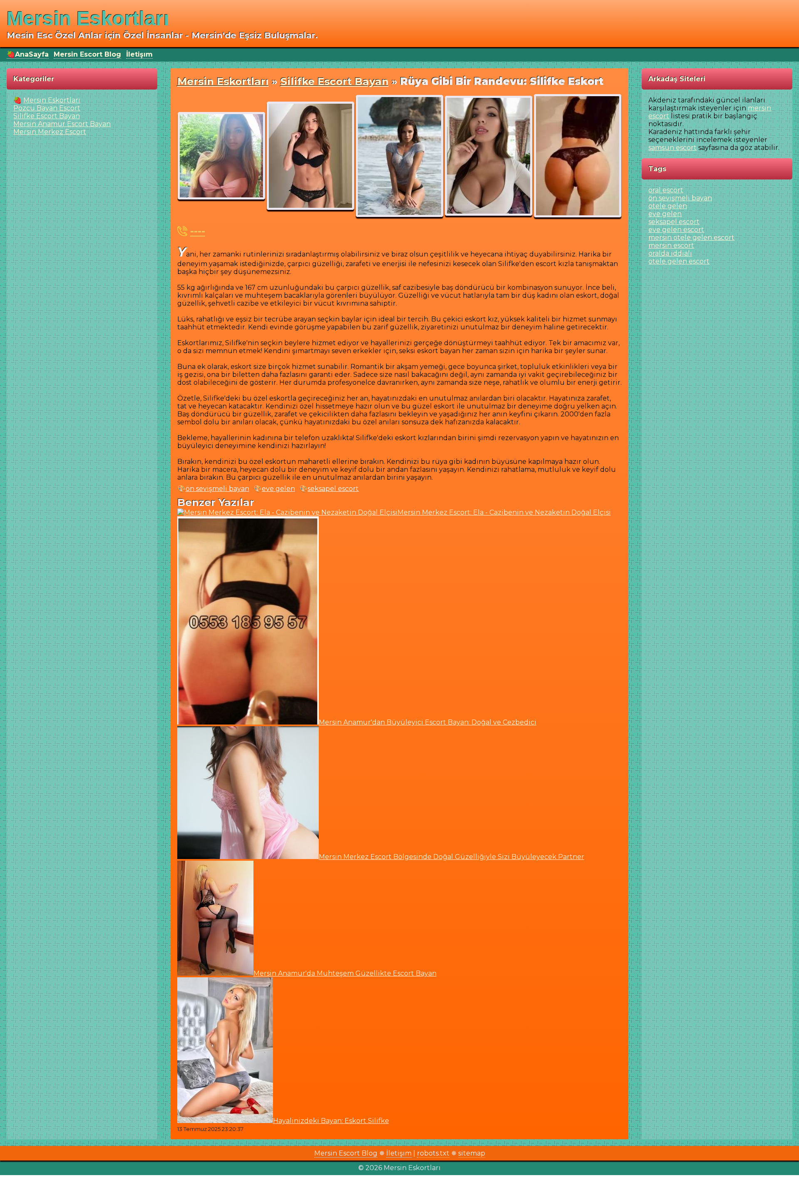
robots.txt (433, 1153)
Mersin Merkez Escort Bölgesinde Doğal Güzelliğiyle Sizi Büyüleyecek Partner (451, 857)
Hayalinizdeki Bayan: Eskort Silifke (331, 1121)
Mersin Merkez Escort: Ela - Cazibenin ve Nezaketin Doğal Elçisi (504, 512)
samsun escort (672, 148)
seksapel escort (333, 489)
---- (197, 231)
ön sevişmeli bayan (217, 489)
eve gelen (278, 489)
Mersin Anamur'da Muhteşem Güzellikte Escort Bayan (345, 973)
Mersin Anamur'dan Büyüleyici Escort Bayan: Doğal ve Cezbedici (427, 722)
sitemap (471, 1153)
